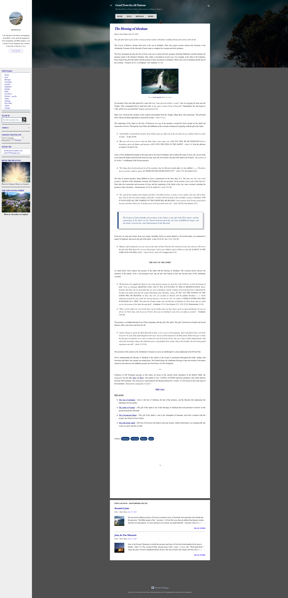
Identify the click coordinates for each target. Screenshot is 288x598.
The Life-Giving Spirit (127, 423)
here (134, 378)
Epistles (7, 89)
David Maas (16, 30)
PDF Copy (160, 389)
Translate (18, 140)
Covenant (135, 439)
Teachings (8, 82)
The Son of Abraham (127, 400)
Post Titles (8, 103)
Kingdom (8, 86)
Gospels (7, 84)
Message (140, 16)
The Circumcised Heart (128, 415)
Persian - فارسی (11, 96)
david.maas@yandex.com (13, 150)
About (7, 105)
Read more (200, 528)
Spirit (151, 439)
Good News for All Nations (130, 5)
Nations (143, 439)
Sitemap (7, 101)
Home (120, 16)
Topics (7, 98)
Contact (7, 108)
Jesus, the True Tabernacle (125, 535)
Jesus (129, 16)
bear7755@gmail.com (12, 153)
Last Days (8, 93)
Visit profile (16, 51)
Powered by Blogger (161, 588)
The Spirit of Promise (127, 407)
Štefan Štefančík (157, 97)
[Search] (208, 6)
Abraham (125, 439)
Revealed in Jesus (121, 508)
